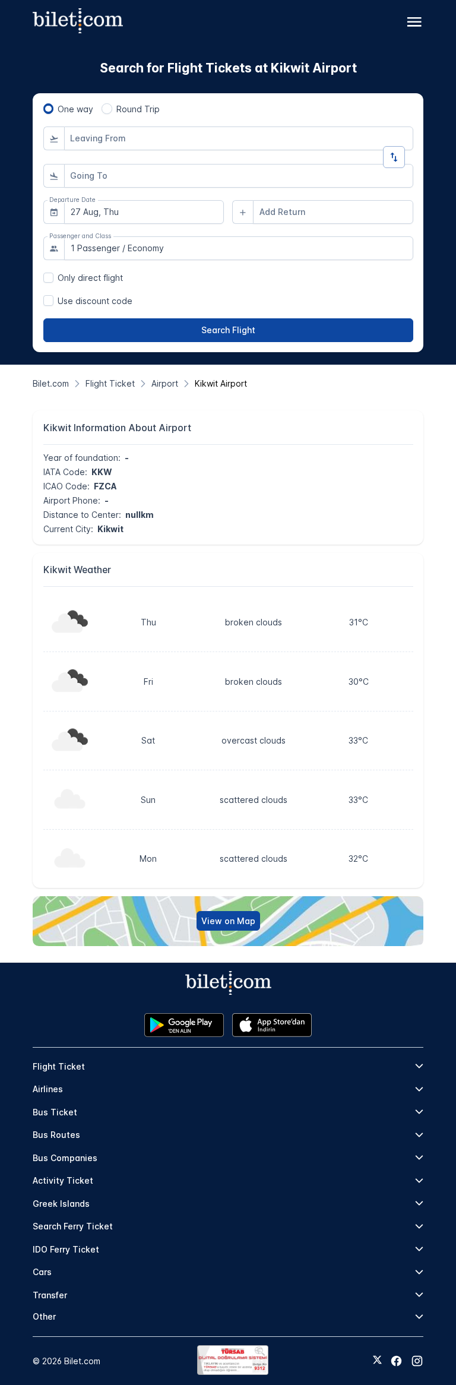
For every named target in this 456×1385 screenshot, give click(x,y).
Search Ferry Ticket (73, 1226)
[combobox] (238, 138)
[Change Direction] (394, 157)
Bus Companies (65, 1158)
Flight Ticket (59, 1066)
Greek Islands (61, 1204)
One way (75, 109)
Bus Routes (56, 1135)
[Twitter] (377, 1360)
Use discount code (95, 301)
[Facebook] (396, 1361)
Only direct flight (90, 278)
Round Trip (138, 109)
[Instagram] (417, 1361)
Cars (42, 1272)
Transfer (50, 1295)
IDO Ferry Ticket (66, 1249)
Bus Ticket (55, 1112)
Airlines (48, 1089)
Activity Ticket (63, 1180)
